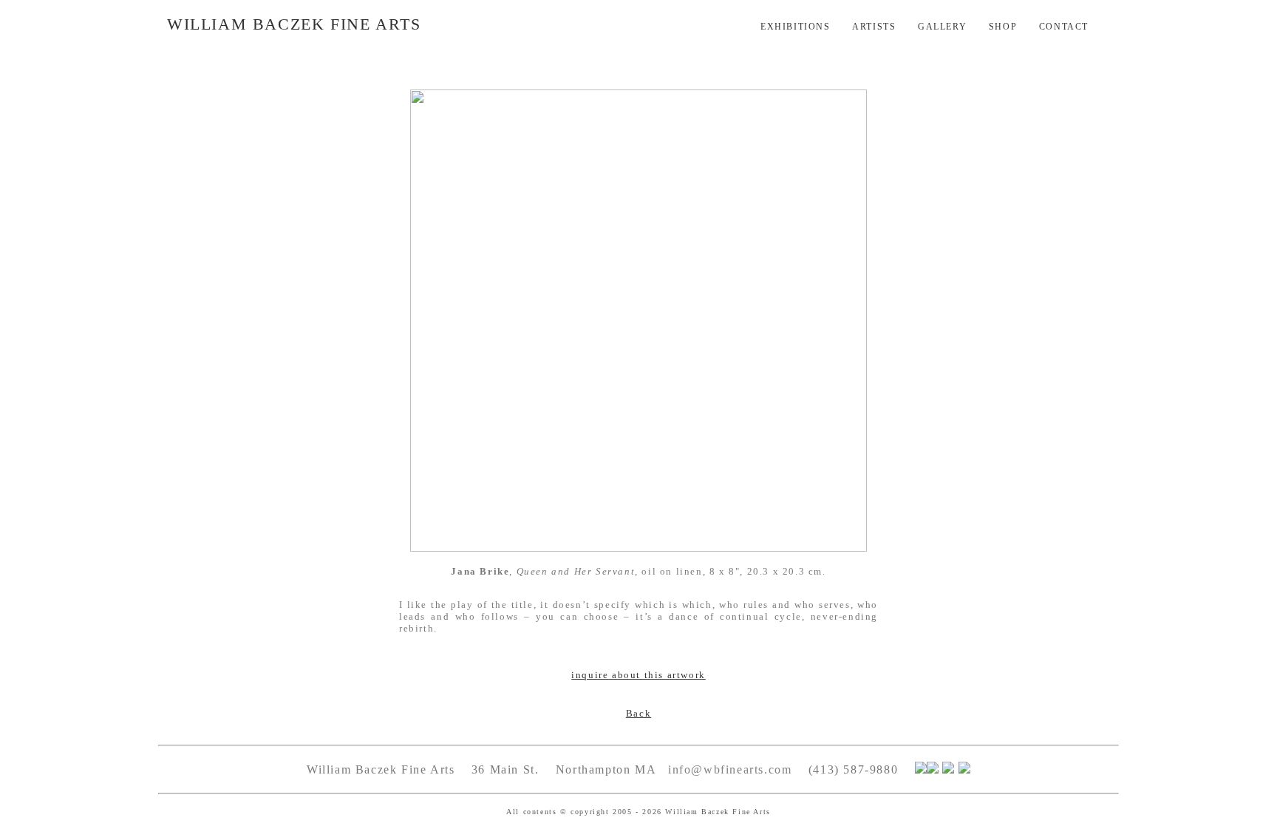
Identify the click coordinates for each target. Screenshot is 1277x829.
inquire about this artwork (638, 674)
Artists (874, 26)
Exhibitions (795, 26)
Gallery (942, 26)
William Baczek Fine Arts (293, 24)
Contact (1064, 26)
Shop (1003, 26)
